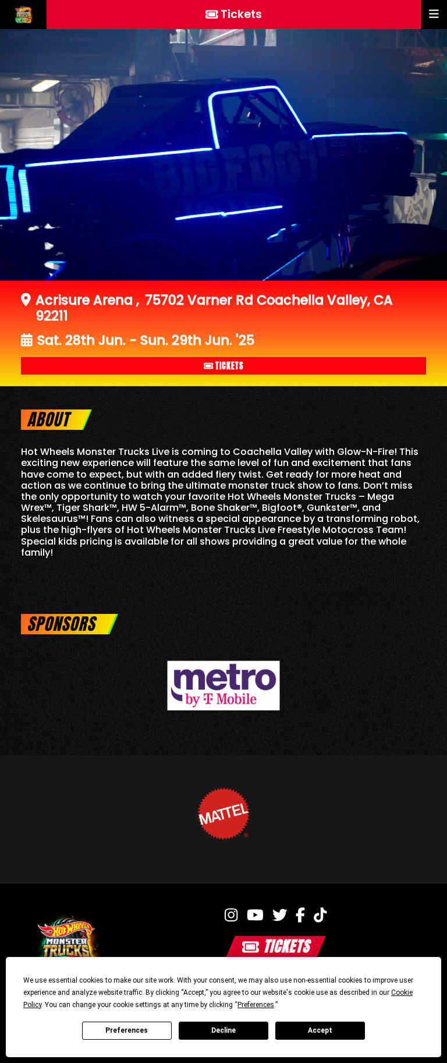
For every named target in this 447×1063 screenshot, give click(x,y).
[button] (434, 14)
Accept (320, 1030)
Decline (223, 1030)
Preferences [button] (255, 1005)
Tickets (229, 365)
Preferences (126, 1030)
